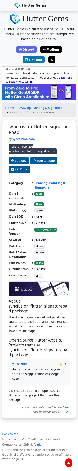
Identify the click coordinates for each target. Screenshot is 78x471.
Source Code (45, 161)
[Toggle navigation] (7, 5)
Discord (28, 49)
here (19, 391)
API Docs (20, 169)
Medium (53, 49)
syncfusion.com (23, 139)
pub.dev (20, 161)
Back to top (10, 434)
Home (9, 108)
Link (38, 444)
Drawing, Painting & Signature (40, 108)
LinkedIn (35, 60)
